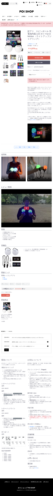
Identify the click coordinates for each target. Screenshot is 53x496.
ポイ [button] (3, 16)
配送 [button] (31, 52)
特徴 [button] (24, 147)
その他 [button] (36, 16)
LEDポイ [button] (13, 284)
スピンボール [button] (26, 284)
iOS (4, 277)
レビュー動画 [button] (18, 147)
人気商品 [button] (23, 16)
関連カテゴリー (32, 74)
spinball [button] (19, 284)
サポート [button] (43, 16)
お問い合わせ (46, 481)
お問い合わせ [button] (10, 19)
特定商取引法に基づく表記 (36, 481)
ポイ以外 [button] (9, 16)
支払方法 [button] (38, 52)
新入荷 (3, 19)
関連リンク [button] (35, 147)
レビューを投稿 (5, 295)
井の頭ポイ (32, 426)
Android (5, 279)
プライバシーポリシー (24, 481)
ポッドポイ (33, 119)
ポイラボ (36, 468)
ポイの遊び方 (47, 52)
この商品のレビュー (32, 43)
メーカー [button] (16, 16)
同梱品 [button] (29, 147)
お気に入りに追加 (38, 62)
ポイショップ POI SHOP (26, 488)
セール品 (30, 16)
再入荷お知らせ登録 (39, 57)
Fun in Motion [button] (5, 284)
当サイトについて (15, 481)
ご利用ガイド (7, 481)
